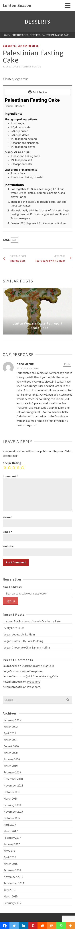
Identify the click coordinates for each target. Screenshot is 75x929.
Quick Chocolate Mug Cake (38, 666)
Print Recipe (39, 92)
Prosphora (36, 671)
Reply (67, 364)
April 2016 (10, 857)
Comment (10, 476)
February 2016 (12, 870)
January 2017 (12, 844)
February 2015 (12, 903)
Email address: (12, 587)
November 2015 (13, 877)
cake (14, 239)
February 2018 (12, 805)
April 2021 (10, 733)
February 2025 (12, 720)
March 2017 (11, 831)
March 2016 (11, 864)
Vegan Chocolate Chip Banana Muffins (27, 647)
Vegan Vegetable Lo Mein (19, 634)
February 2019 (12, 772)
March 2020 (11, 753)
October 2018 (12, 792)
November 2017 (13, 811)
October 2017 (12, 818)
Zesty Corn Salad (14, 628)
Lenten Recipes (28, 46)
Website (8, 546)
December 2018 (13, 779)
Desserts (9, 46)
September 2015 (14, 883)
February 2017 (12, 837)
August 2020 (11, 746)
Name (7, 517)
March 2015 (11, 896)
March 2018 (11, 798)
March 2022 (11, 726)
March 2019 (11, 766)
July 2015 (9, 890)
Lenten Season (32, 66)
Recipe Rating (12, 463)
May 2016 (9, 850)
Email (7, 532)
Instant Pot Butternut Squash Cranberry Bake (32, 621)
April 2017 (10, 824)
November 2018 (13, 785)
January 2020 (12, 759)
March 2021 (11, 740)
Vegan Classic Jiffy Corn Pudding (23, 641)
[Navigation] (67, 5)
